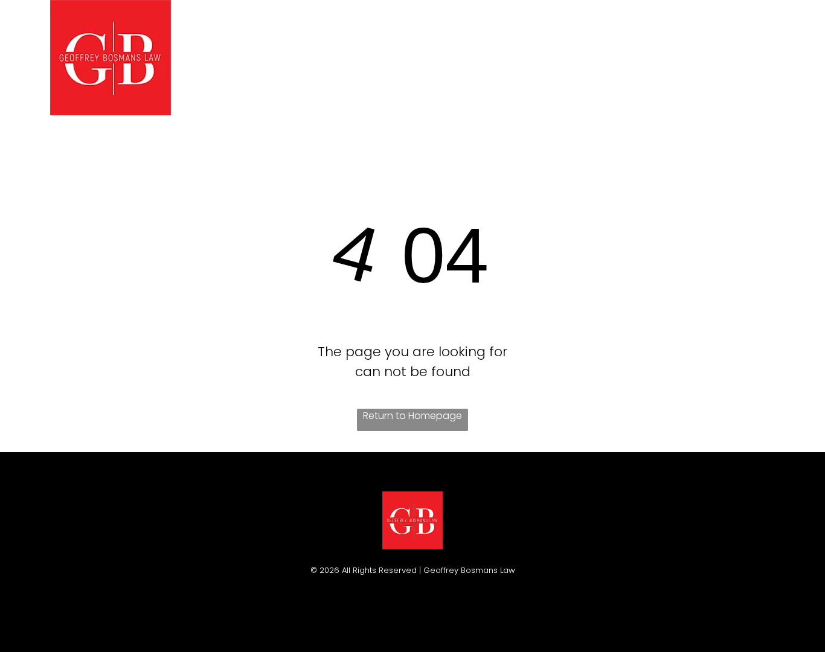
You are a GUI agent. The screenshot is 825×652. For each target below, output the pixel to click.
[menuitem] (227, 57)
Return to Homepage (412, 416)
